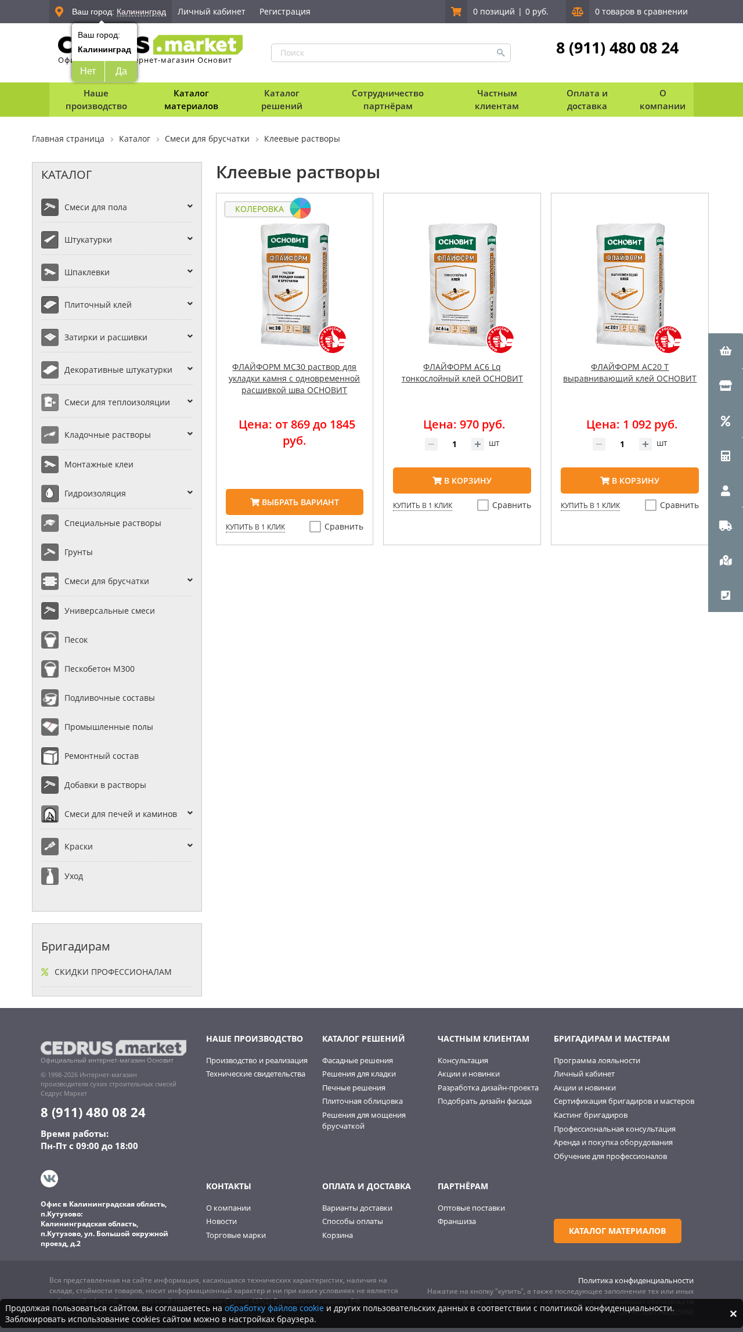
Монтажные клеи (99, 464)
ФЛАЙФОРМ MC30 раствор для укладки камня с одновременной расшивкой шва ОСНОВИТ (294, 378)
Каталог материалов (191, 99)
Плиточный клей (98, 304)
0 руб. (537, 11)
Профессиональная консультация (615, 1129)
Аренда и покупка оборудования (613, 1142)
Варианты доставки (357, 1208)
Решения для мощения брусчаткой (364, 1120)
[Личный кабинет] (725, 490)
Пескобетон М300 (99, 668)
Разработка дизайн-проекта (488, 1087)
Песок (76, 639)
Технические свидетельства (255, 1073)
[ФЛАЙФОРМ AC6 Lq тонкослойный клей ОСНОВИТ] (462, 292)
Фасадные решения (357, 1060)
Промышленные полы (108, 726)
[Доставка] (725, 524)
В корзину (467, 480)
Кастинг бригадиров (590, 1115)
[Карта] (725, 559)
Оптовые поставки (471, 1208)
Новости (221, 1221)
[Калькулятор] (725, 455)
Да (121, 71)
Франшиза (457, 1221)
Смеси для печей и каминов (120, 813)
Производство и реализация (257, 1060)
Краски (78, 846)
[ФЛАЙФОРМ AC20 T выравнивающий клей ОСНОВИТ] (630, 292)
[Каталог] (725, 385)
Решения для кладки (359, 1073)
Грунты (78, 551)
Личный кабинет (212, 11)
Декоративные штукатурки (118, 369)
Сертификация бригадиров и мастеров (624, 1101)
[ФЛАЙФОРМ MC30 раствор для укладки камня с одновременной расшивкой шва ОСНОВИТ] (295, 292)
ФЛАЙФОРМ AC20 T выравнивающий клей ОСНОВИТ (630, 372)
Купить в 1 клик (255, 527)
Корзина (337, 1235)
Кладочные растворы (107, 434)
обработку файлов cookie (274, 1307)
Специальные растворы (112, 522)
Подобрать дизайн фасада (485, 1101)
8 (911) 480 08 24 (617, 47)
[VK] (51, 1178)
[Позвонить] (725, 594)
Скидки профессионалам (113, 971)
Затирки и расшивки (105, 337)
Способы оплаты (352, 1221)
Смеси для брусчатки (106, 580)
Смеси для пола (95, 207)
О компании (228, 1208)
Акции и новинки (469, 1073)
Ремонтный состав (101, 755)
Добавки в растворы (105, 784)
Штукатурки (88, 239)
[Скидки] (725, 420)
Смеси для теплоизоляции (117, 402)
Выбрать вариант (299, 501)
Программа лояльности (597, 1060)
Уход (73, 875)
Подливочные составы (109, 697)
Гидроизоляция (95, 493)
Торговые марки (236, 1235)
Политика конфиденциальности (636, 1280)
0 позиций (494, 11)
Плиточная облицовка (362, 1101)
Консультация (463, 1060)
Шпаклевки (87, 272)
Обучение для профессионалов (610, 1156)
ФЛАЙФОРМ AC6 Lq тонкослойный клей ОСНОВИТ (462, 372)
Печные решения (353, 1087)
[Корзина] (725, 350)
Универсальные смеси (109, 610)
